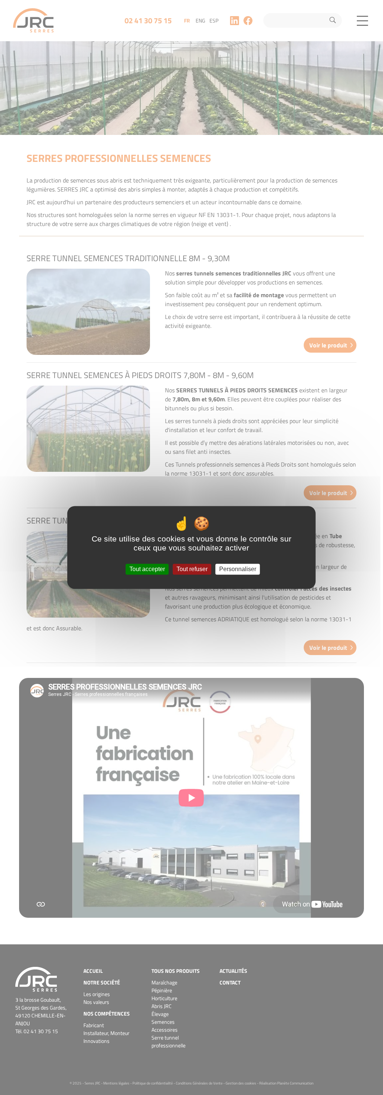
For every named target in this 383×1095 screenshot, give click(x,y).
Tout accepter (147, 569)
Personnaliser (237, 569)
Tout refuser (192, 569)
